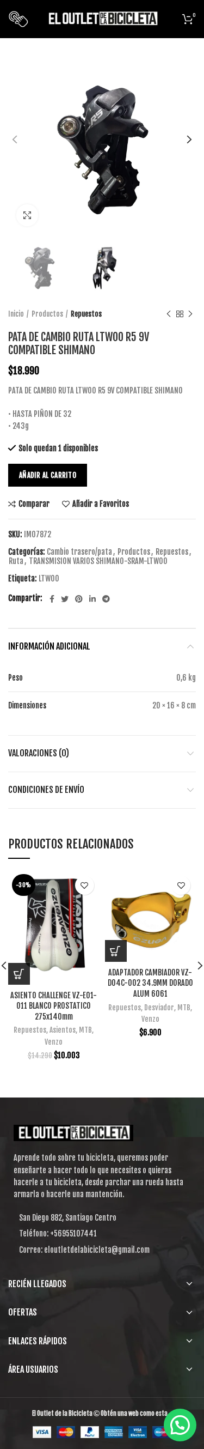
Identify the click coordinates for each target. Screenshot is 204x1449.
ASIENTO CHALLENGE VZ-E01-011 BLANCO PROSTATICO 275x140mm (53, 1006)
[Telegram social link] (106, 599)
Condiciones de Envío (46, 789)
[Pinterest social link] (79, 599)
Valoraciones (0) (38, 753)
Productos (47, 314)
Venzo (54, 1042)
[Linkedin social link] (92, 599)
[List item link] (102, 1234)
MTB (85, 1030)
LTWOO (49, 578)
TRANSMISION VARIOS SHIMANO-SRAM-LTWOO (98, 561)
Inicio (16, 314)
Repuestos (86, 314)
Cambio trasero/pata (79, 552)
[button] (116, 951)
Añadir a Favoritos (100, 504)
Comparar (34, 504)
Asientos (63, 1030)
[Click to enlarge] (27, 215)
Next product (190, 313)
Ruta (16, 561)
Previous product (168, 313)
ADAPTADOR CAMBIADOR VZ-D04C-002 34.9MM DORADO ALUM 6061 (150, 983)
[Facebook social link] (52, 599)
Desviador (159, 1007)
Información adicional (49, 646)
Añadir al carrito (47, 475)
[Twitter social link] (65, 599)
